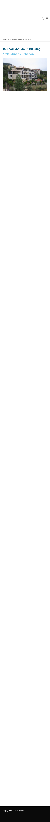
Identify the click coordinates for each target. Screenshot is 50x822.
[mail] (7, 817)
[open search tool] (43, 19)
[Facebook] (4, 817)
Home (5, 39)
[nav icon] (47, 18)
